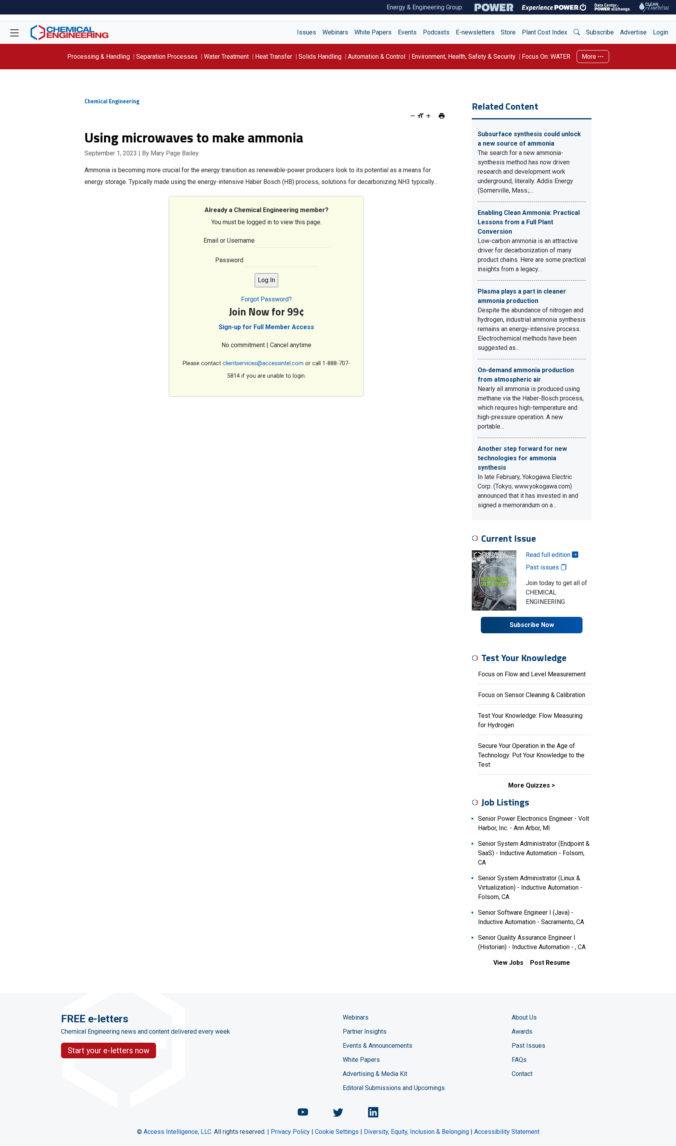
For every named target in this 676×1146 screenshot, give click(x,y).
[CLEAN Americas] (654, 7)
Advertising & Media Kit (375, 1074)
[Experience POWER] (554, 7)
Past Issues (528, 1045)
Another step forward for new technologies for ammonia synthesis (522, 458)
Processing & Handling (98, 56)
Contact (522, 1074)
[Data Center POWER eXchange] (613, 7)
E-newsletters (475, 32)
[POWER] (494, 7)
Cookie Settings (337, 1131)
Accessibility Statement (506, 1131)
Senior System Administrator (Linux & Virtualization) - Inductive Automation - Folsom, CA (530, 887)
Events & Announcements (377, 1045)
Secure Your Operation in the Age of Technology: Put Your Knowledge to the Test (531, 755)
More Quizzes (529, 785)
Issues (306, 32)
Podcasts (436, 32)
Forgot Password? (266, 299)
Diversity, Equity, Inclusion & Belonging (416, 1131)
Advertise (633, 32)
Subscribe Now (532, 625)
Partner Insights (365, 1031)
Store (508, 32)
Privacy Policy (290, 1131)
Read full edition (549, 555)
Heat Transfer (273, 56)
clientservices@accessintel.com (263, 363)
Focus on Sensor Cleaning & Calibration (531, 695)
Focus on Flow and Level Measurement (532, 674)
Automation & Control (376, 56)
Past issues (543, 567)
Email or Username (229, 240)
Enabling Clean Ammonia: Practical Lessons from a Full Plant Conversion (529, 222)
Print (441, 115)
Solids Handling (320, 56)
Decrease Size (412, 115)
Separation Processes (167, 56)
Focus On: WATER (546, 56)
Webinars (335, 32)
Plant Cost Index (544, 32)
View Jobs (508, 962)
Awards (522, 1031)
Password (229, 260)
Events (407, 32)
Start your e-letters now (108, 1050)
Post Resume (550, 962)
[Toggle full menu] (14, 32)
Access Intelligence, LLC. (178, 1131)
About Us (524, 1017)
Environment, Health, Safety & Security (464, 56)
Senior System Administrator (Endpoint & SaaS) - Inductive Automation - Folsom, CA (534, 853)
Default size (420, 115)
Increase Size (428, 115)
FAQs (519, 1059)
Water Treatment (226, 56)
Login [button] (660, 32)
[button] (576, 32)
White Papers (373, 32)
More (590, 56)
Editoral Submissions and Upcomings (394, 1088)
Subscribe (600, 32)
